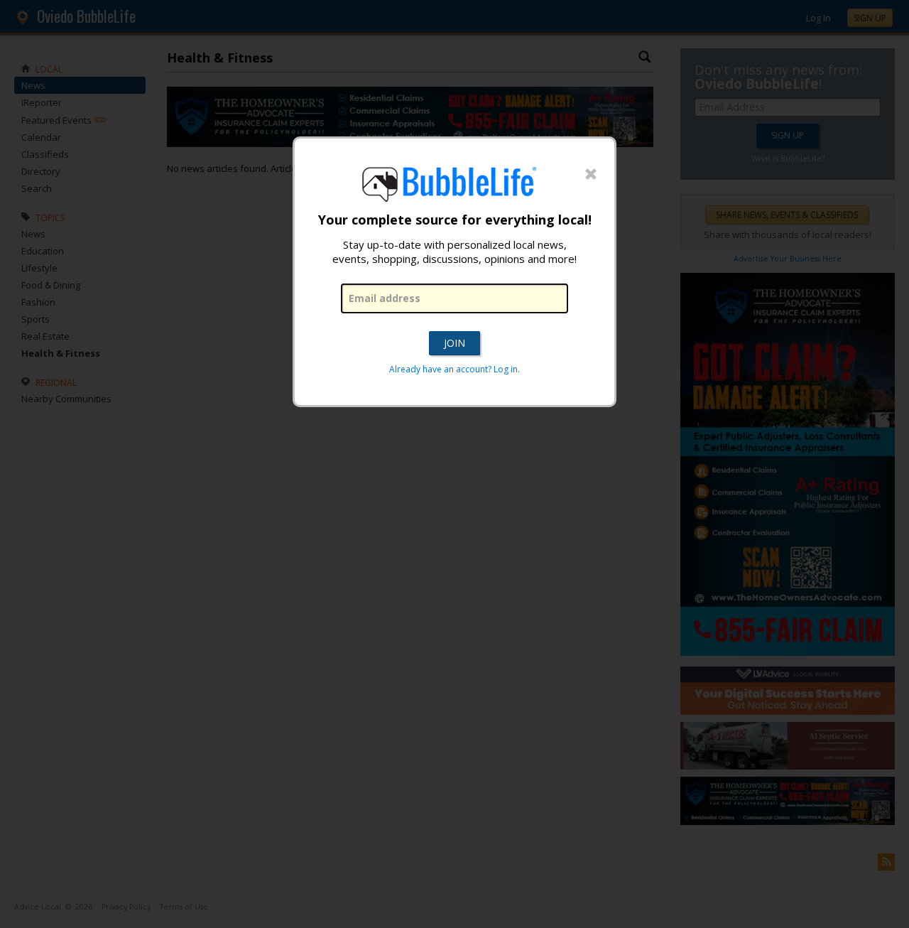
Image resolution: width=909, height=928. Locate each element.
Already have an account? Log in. (454, 369)
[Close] (591, 174)
